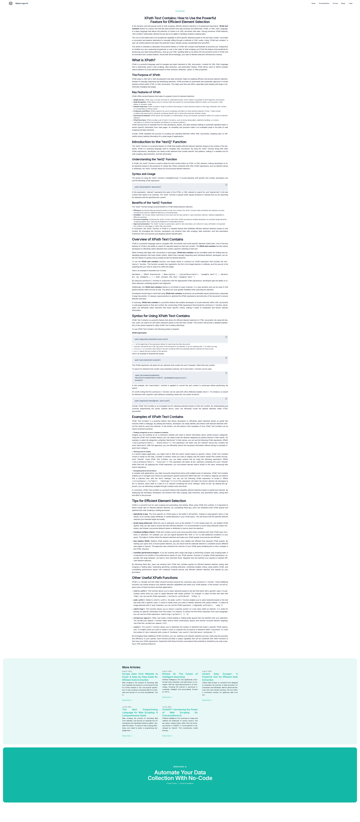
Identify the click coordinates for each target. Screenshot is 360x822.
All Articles (180, 11)
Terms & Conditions (186, 783)
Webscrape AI (21, 3)
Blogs (343, 3)
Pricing (335, 3)
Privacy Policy (172, 783)
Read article (126, 700)
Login (350, 3)
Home (313, 3)
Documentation (324, 3)
